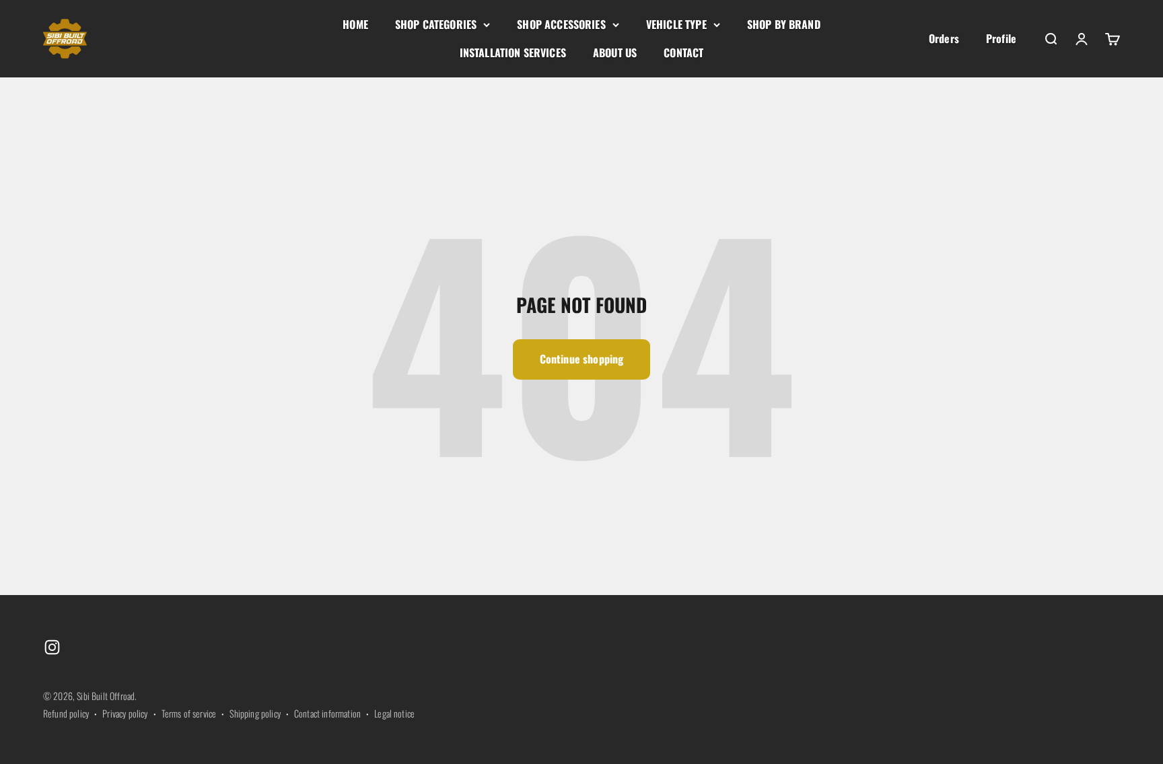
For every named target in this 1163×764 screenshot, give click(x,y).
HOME (355, 24)
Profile (1001, 38)
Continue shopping (582, 359)
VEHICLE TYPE (676, 24)
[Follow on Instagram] (52, 647)
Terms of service (189, 713)
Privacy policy (124, 713)
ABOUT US (615, 52)
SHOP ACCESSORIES (561, 24)
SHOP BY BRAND (783, 24)
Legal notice (394, 713)
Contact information (327, 713)
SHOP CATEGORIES (436, 24)
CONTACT (683, 52)
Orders (944, 38)
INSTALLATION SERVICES (513, 52)
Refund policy (66, 713)
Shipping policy (255, 713)
